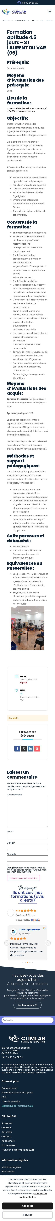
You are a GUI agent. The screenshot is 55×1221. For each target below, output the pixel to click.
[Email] (37, 748)
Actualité (6, 1132)
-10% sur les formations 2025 (17, 1149)
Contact (49, 21)
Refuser (27, 1214)
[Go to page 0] (22, 962)
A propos (6, 21)
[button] (49, 12)
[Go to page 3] (29, 962)
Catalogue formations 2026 (17, 1106)
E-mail (11, 843)
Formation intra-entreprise (17, 1092)
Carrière (6, 1136)
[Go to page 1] (25, 962)
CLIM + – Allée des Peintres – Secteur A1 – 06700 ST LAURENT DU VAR (27, 110)
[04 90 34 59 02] (19, 2)
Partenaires (8, 1145)
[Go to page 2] (27, 962)
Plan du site (8, 1171)
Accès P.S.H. (8, 1141)
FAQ (42, 21)
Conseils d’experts (22, 21)
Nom (10, 831)
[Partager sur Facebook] (17, 748)
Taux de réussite (10, 1101)
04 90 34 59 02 (30, 2)
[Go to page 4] (32, 962)
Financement (9, 1088)
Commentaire (15, 795)
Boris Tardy (26, 929)
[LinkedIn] (30, 748)
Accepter (27, 1205)
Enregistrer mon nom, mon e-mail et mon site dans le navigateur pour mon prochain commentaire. (26, 870)
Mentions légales (11, 1167)
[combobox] (27, 1020)
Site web (11, 854)
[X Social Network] (24, 748)
